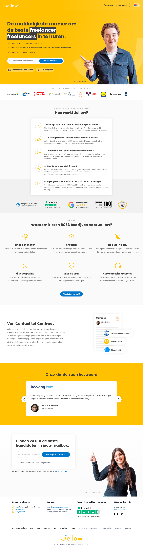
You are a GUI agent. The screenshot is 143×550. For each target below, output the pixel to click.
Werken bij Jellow (60, 528)
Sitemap (118, 528)
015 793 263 (61, 471)
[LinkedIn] (118, 514)
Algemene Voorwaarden (88, 528)
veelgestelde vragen (61, 507)
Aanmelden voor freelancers (115, 5)
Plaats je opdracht (71, 294)
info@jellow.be (20, 512)
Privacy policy (106, 528)
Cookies (128, 528)
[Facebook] (114, 514)
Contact (46, 528)
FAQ (32, 528)
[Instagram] (122, 514)
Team (73, 528)
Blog (38, 528)
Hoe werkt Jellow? (19, 528)
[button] (137, 5)
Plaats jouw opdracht (55, 454)
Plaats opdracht (51, 61)
